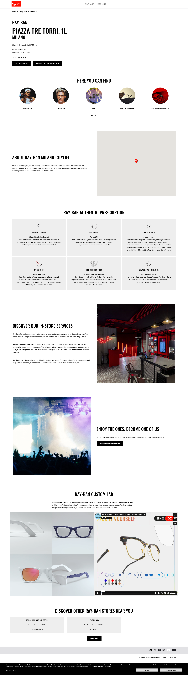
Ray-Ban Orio (93, 620)
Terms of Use (172, 657)
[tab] (92, 115)
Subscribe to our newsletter (110, 443)
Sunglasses (89, 4)
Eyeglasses (101, 4)
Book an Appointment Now (47, 63)
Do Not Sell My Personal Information (149, 657)
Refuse (147, 670)
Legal (164, 657)
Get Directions (21, 63)
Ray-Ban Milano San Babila (37, 620)
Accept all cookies (171, 670)
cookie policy (98, 666)
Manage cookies (11, 670)
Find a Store (94, 638)
